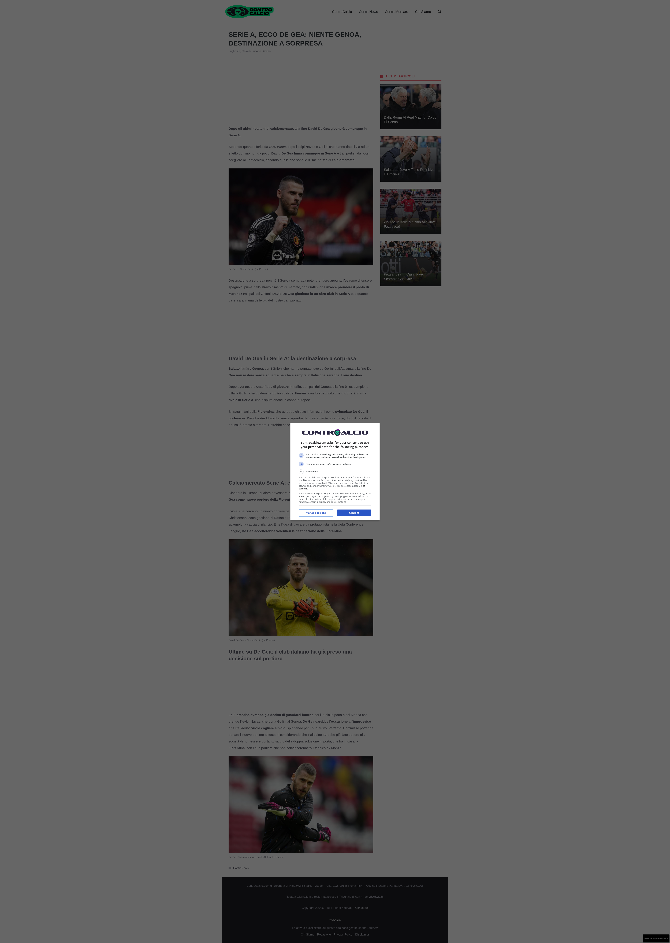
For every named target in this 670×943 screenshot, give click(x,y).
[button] (335, 471)
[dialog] (335, 471)
